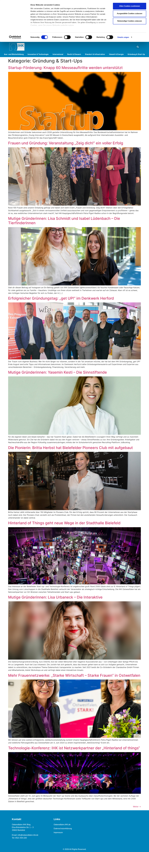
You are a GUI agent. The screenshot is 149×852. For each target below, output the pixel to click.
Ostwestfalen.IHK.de (62, 825)
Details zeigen (123, 37)
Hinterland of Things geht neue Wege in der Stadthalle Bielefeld (64, 523)
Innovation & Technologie (38, 54)
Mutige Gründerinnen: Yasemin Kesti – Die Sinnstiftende (57, 372)
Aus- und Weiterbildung (14, 54)
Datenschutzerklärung (63, 829)
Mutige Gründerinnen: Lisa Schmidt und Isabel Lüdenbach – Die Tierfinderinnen (64, 220)
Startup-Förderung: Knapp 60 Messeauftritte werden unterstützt (65, 67)
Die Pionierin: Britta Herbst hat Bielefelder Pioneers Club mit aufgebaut (70, 447)
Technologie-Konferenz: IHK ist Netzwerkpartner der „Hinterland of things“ (74, 748)
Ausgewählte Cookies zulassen (129, 13)
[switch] (67, 37)
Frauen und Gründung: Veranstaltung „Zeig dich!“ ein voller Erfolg (65, 143)
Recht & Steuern (74, 54)
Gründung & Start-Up (136, 54)
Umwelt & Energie (116, 54)
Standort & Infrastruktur (95, 54)
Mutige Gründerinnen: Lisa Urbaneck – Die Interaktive (55, 597)
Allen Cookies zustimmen (129, 6)
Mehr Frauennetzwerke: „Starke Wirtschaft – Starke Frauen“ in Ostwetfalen (74, 675)
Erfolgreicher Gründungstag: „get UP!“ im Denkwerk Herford (61, 298)
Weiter (137, 806)
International (58, 54)
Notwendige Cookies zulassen (129, 21)
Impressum (58, 832)
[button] (138, 47)
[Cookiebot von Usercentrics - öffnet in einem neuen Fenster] (15, 37)
